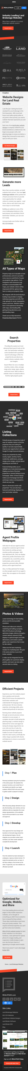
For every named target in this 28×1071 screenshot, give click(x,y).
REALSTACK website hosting (11, 931)
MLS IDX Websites (8, 1015)
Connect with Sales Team (12, 1063)
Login (17, 7)
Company (5, 1030)
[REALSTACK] (8, 7)
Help (24, 7)
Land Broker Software (9, 1021)
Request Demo (8, 28)
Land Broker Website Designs (11, 1018)
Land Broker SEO (7, 1024)
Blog (3, 1027)
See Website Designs (10, 145)
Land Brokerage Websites (10, 1012)
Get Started (7, 957)
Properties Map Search (9, 318)
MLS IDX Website (7, 223)
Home (6, 964)
